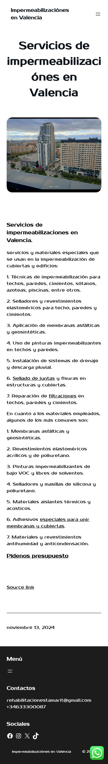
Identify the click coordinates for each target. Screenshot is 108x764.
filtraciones (62, 396)
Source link (20, 587)
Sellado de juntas (34, 378)
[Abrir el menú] (98, 14)
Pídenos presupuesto (37, 556)
